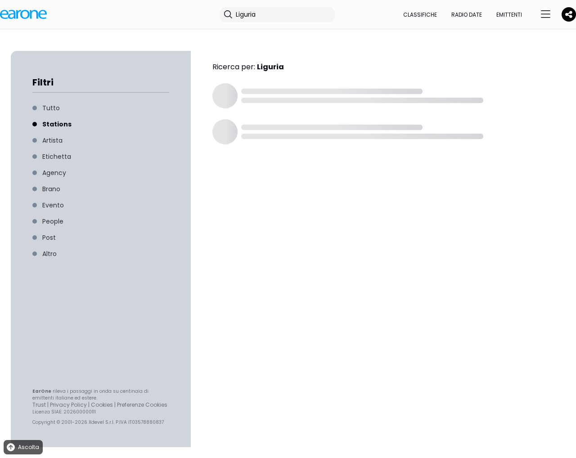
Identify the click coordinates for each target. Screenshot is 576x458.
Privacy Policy (68, 405)
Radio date (466, 14)
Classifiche (420, 14)
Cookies (102, 405)
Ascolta (28, 447)
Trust (39, 405)
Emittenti (509, 14)
